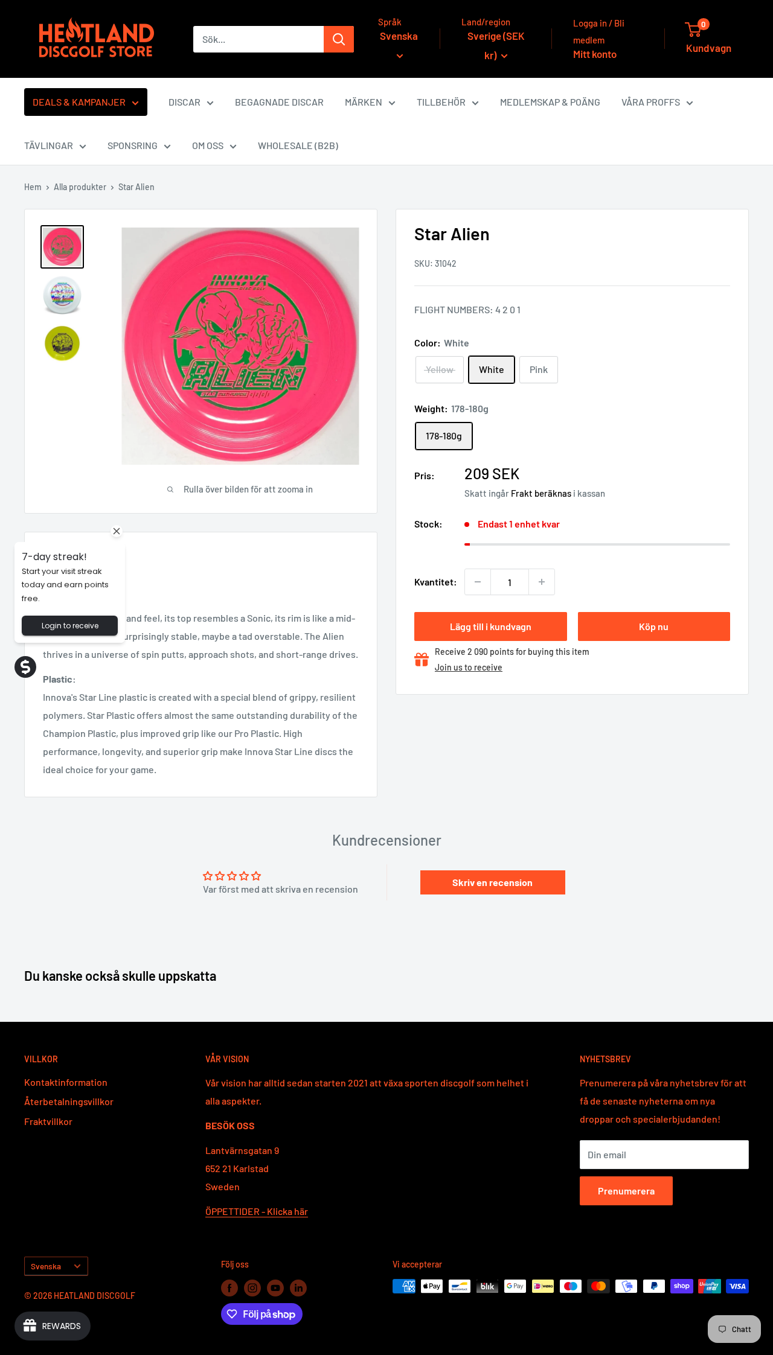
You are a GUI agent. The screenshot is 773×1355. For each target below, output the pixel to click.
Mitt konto (595, 54)
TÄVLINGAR (48, 145)
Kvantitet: (435, 581)
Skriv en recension (492, 882)
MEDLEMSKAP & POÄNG (550, 101)
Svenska (46, 1266)
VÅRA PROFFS (650, 101)
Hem (33, 187)
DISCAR (184, 101)
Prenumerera (626, 1190)
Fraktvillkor (48, 1121)
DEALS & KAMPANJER (79, 101)
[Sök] (339, 39)
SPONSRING (132, 145)
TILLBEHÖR (441, 101)
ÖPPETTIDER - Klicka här (256, 1211)
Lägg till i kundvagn (490, 626)
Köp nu (654, 626)
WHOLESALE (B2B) (298, 145)
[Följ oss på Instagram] (252, 1287)
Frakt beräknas (541, 493)
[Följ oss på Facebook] (229, 1287)
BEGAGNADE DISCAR (279, 101)
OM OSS (207, 145)
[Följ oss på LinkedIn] (298, 1287)
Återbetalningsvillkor (69, 1101)
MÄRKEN (363, 101)
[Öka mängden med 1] (541, 582)
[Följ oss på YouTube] (275, 1287)
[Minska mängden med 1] (477, 582)
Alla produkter (80, 187)
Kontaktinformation (65, 1082)
